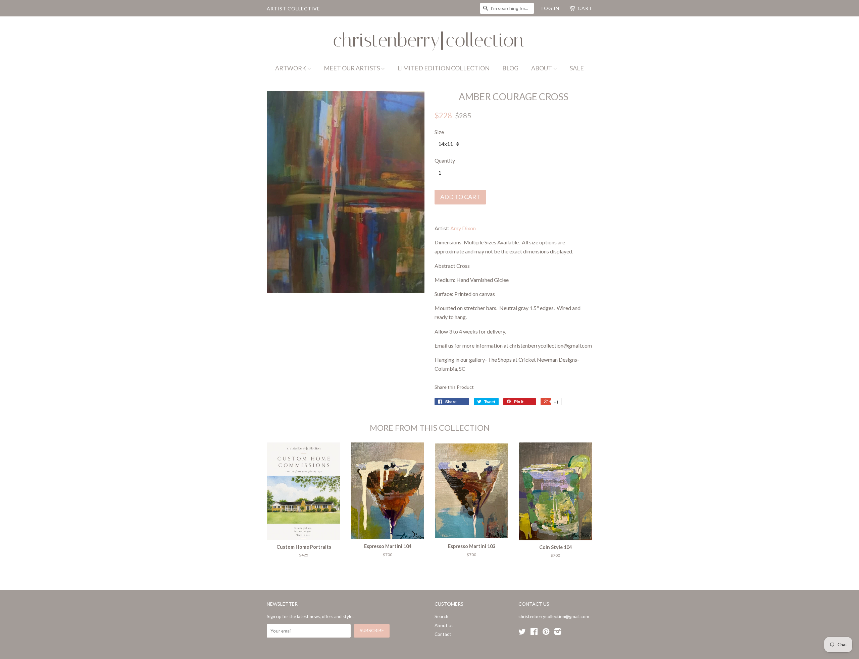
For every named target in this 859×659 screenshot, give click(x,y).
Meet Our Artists (352, 68)
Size (439, 132)
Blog (510, 68)
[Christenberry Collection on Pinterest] (546, 633)
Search (441, 616)
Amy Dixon (463, 228)
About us (444, 625)
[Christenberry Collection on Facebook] (534, 633)
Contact (443, 634)
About (542, 68)
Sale (577, 68)
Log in (550, 8)
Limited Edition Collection (444, 68)
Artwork (291, 68)
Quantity (445, 160)
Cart (585, 8)
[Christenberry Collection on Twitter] (522, 633)
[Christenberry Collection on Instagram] (557, 633)
